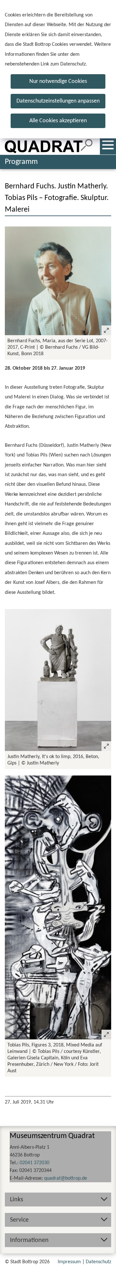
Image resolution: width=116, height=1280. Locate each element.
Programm (21, 162)
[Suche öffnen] (87, 146)
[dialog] (58, 69)
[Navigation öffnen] (108, 146)
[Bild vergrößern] (58, 280)
